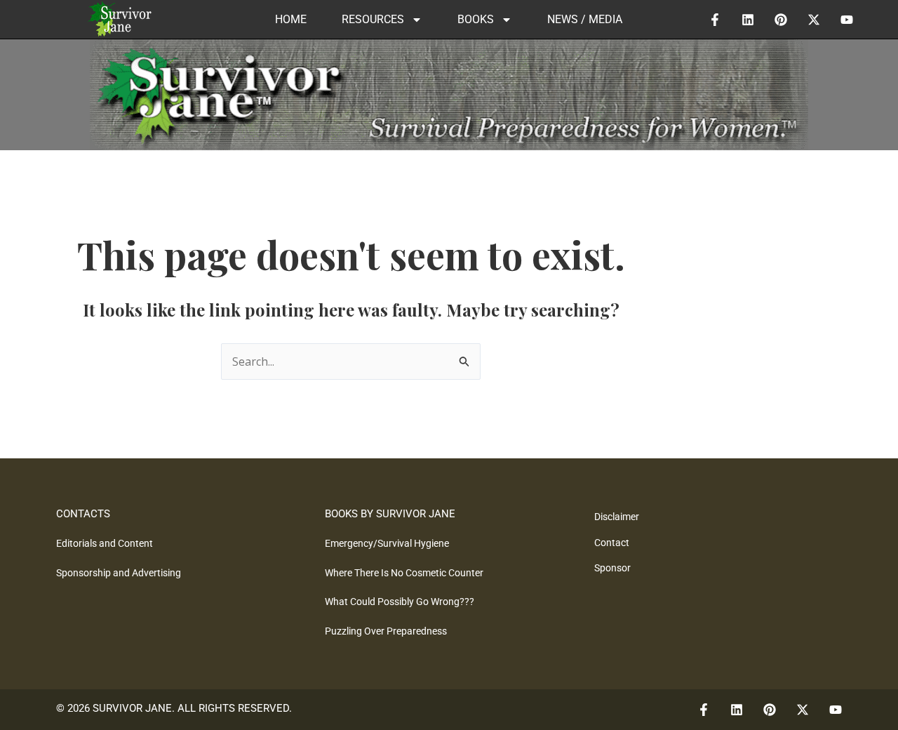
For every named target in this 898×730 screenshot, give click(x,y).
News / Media (584, 19)
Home (291, 19)
